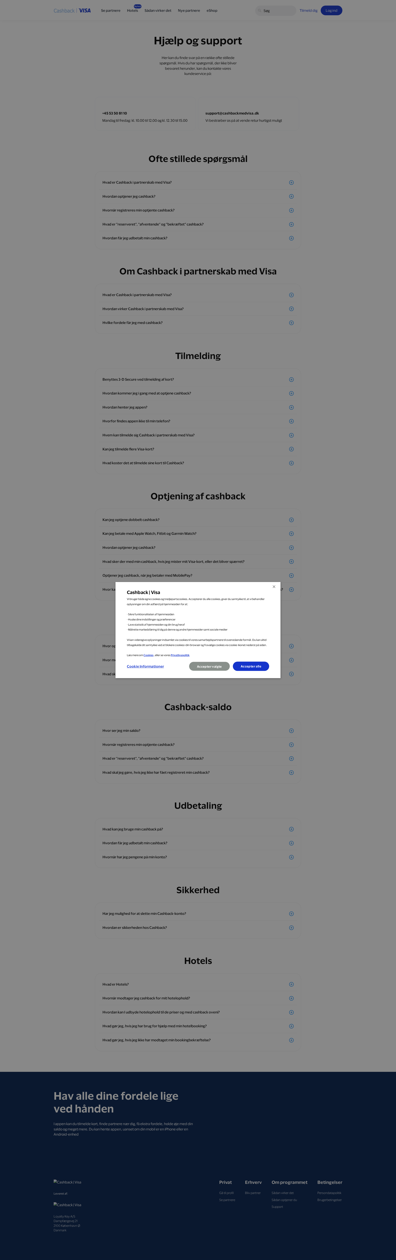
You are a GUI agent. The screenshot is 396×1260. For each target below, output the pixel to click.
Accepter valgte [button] (209, 666)
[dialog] (198, 630)
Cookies (148, 655)
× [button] (273, 586)
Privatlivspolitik (180, 655)
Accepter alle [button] (251, 666)
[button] (145, 666)
